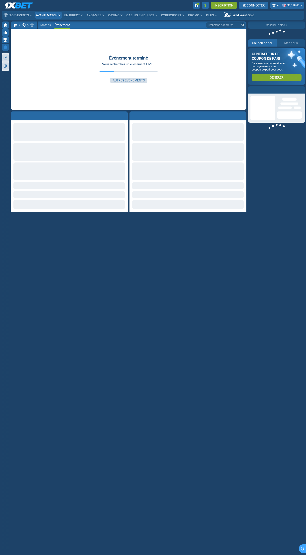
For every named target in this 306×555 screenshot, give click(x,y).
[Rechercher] (243, 25)
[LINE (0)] (15, 25)
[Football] (23, 25)
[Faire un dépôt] (205, 5)
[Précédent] (133, 115)
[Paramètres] (275, 5)
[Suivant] (143, 115)
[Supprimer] (242, 115)
